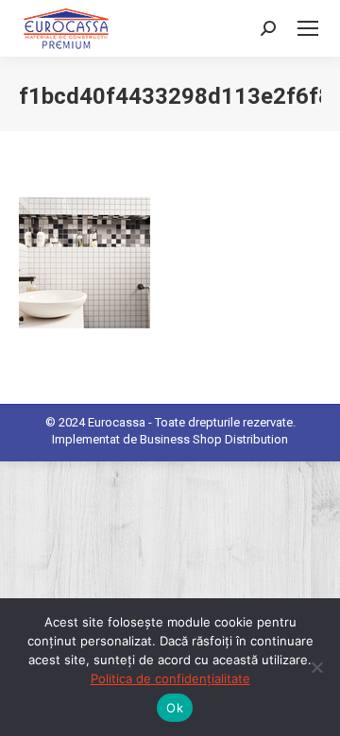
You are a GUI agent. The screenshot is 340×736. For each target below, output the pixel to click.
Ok (174, 707)
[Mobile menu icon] (308, 28)
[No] (316, 667)
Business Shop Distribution (214, 439)
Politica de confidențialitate (170, 678)
